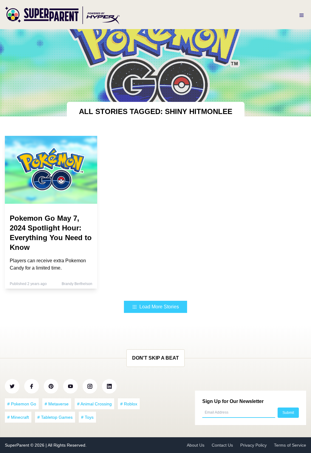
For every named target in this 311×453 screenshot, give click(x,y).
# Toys (87, 417)
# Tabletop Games (55, 417)
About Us (195, 445)
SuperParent (17, 445)
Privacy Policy (253, 445)
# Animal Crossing (94, 403)
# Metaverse (57, 403)
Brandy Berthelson (77, 284)
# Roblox (128, 403)
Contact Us (222, 445)
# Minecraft (18, 417)
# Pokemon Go (21, 403)
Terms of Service (290, 445)
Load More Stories (159, 306)
